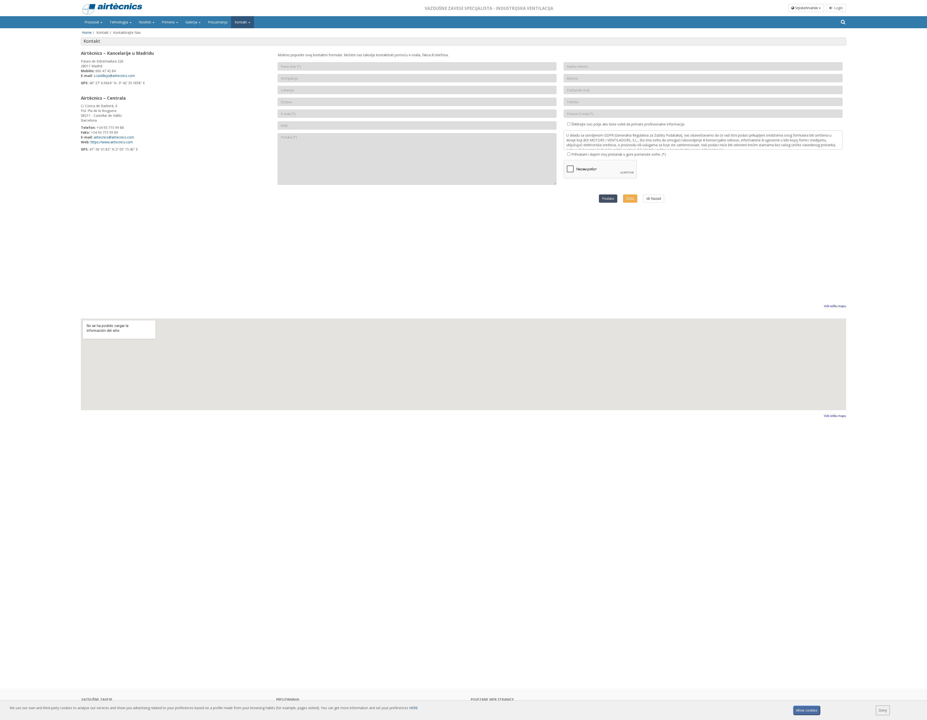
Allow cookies (806, 710)
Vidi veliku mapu (835, 306)
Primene (169, 22)
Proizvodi (92, 22)
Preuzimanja (217, 22)
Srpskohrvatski (806, 8)
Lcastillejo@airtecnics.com (114, 75)
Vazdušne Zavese (96, 699)
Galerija (191, 22)
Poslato (608, 198)
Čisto (630, 198)
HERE (413, 708)
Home (87, 32)
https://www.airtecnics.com (112, 142)
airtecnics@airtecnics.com (114, 137)
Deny (883, 710)
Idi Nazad (653, 198)
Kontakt (241, 22)
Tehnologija (119, 22)
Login (837, 8)
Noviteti (145, 22)
